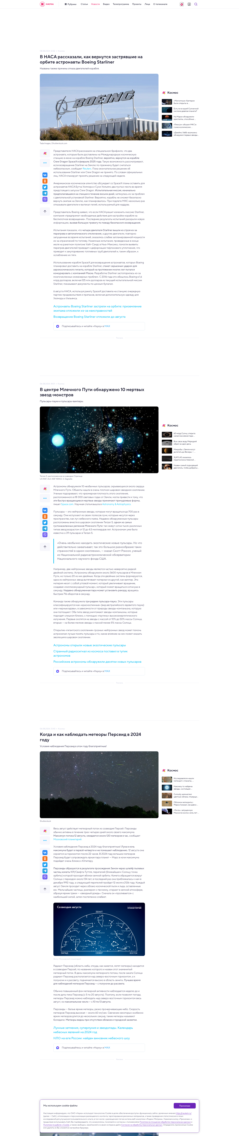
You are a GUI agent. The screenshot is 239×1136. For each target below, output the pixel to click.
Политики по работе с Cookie (56, 1124)
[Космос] (45, 153)
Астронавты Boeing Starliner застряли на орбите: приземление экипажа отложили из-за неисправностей (97, 308)
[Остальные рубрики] (45, 163)
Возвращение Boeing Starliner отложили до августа (89, 316)
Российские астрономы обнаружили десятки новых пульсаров (97, 661)
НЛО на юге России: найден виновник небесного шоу (91, 1038)
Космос (61, 51)
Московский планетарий (67, 839)
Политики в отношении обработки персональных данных (165, 1122)
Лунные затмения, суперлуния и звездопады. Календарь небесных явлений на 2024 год (93, 1029)
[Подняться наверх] (45, 211)
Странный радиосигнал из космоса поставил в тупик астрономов (90, 653)
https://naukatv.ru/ (183, 1113)
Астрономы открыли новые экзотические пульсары (89, 645)
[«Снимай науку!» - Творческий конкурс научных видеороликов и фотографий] (182, 4)
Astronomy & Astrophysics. (116, 504)
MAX (107, 326)
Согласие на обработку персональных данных (141, 1124)
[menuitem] (84, 4)
